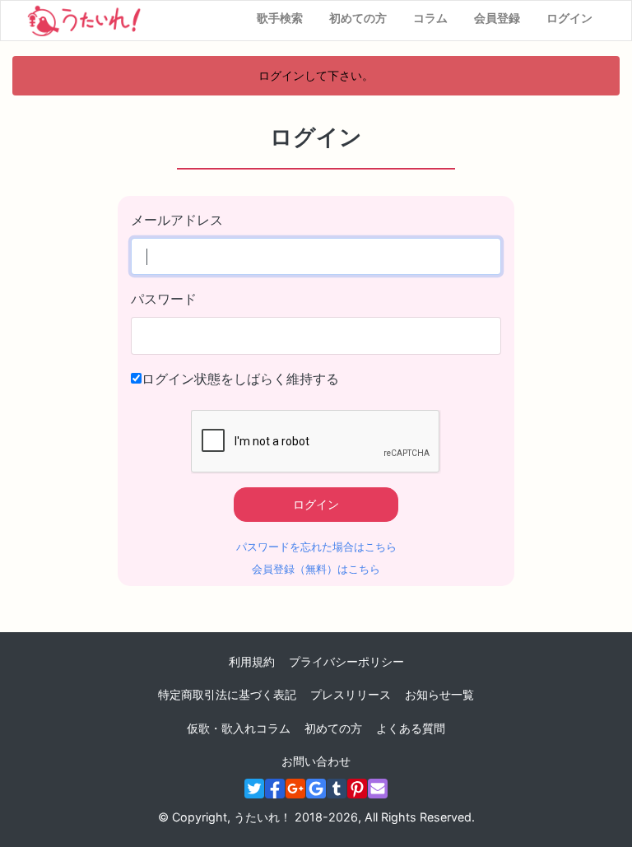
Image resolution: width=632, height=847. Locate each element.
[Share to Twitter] (254, 788)
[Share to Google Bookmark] (316, 788)
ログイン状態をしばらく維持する (240, 378)
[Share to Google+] (295, 788)
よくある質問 (410, 728)
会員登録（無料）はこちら (316, 569)
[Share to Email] (378, 788)
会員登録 (497, 18)
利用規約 (252, 661)
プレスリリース (350, 694)
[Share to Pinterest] (357, 788)
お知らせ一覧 (439, 694)
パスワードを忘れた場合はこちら (316, 547)
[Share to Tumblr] (336, 788)
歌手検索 (280, 18)
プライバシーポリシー (346, 661)
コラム (430, 18)
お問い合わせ (316, 761)
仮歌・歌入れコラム (238, 728)
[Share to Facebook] (275, 788)
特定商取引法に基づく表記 (227, 694)
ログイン (569, 18)
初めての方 (358, 18)
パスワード (164, 299)
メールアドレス (177, 220)
